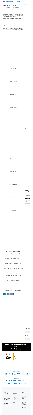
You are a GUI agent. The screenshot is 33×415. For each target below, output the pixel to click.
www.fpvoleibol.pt (6, 404)
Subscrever (26, 407)
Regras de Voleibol (24, 399)
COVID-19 (23, 397)
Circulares (23, 403)
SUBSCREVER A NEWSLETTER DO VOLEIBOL (27, 193)
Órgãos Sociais (15, 393)
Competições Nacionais (25, 394)
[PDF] (16, 394)
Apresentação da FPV (6, 405)
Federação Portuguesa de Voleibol (10, 413)
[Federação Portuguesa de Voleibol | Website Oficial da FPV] (4, 1)
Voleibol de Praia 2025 (25, 396)
